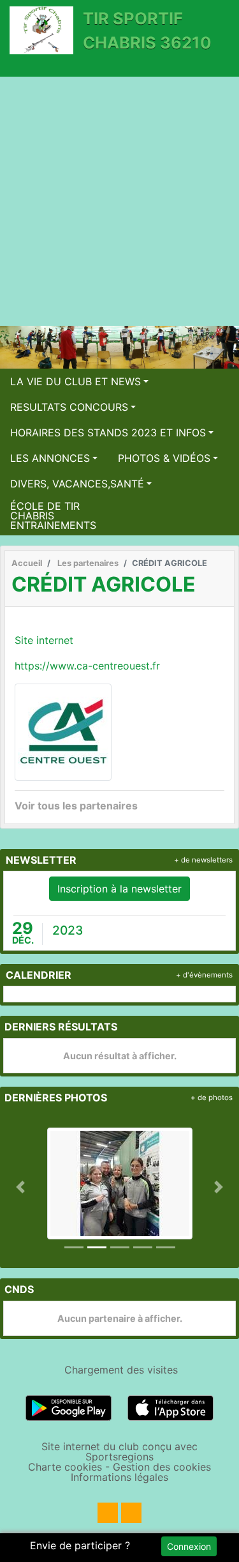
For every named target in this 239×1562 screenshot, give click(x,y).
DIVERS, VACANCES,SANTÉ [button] (77, 483)
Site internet (44, 640)
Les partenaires (88, 563)
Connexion (189, 1546)
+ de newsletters (203, 859)
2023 (67, 930)
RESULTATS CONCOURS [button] (69, 407)
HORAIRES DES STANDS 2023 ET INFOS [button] (108, 432)
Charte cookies (65, 1466)
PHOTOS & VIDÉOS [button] (164, 458)
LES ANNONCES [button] (50, 458)
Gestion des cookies (162, 1466)
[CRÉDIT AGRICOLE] (63, 730)
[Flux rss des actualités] (108, 1513)
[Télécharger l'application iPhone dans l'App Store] (170, 1407)
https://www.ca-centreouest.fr (87, 665)
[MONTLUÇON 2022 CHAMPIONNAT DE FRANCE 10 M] (119, 1182)
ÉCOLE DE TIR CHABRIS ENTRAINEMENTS (53, 516)
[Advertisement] (119, 203)
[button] (20, 1186)
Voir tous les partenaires (76, 805)
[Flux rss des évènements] (131, 1513)
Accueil (26, 563)
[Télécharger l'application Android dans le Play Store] (68, 1407)
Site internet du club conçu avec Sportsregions (119, 1451)
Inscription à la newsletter (119, 888)
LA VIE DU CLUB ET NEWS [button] (75, 381)
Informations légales (119, 1477)
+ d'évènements (204, 974)
